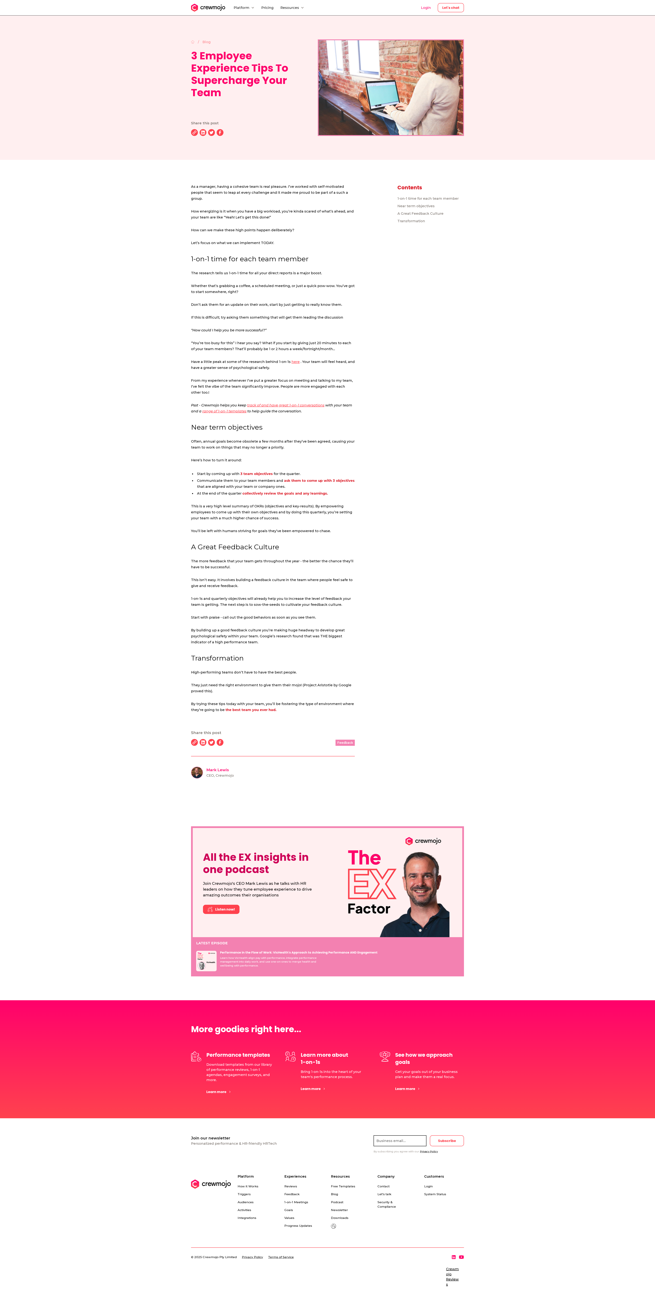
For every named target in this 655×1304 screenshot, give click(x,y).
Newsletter (339, 1210)
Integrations (247, 1218)
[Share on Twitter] (211, 132)
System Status (435, 1194)
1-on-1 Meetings (296, 1202)
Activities (244, 1210)
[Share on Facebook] (220, 132)
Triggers (244, 1194)
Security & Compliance (386, 1204)
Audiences (245, 1202)
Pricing (267, 8)
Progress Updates (298, 1225)
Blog (334, 1194)
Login (426, 8)
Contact (383, 1186)
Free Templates (343, 1186)
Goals (288, 1210)
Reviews (290, 1186)
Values (289, 1218)
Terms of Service (281, 1257)
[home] (208, 7)
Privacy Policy (252, 1257)
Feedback (292, 1194)
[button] (244, 7)
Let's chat (450, 7)
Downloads (339, 1218)
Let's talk (384, 1194)
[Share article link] (194, 132)
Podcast (337, 1202)
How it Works (248, 1186)
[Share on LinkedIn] (203, 132)
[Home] (192, 42)
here (296, 362)
